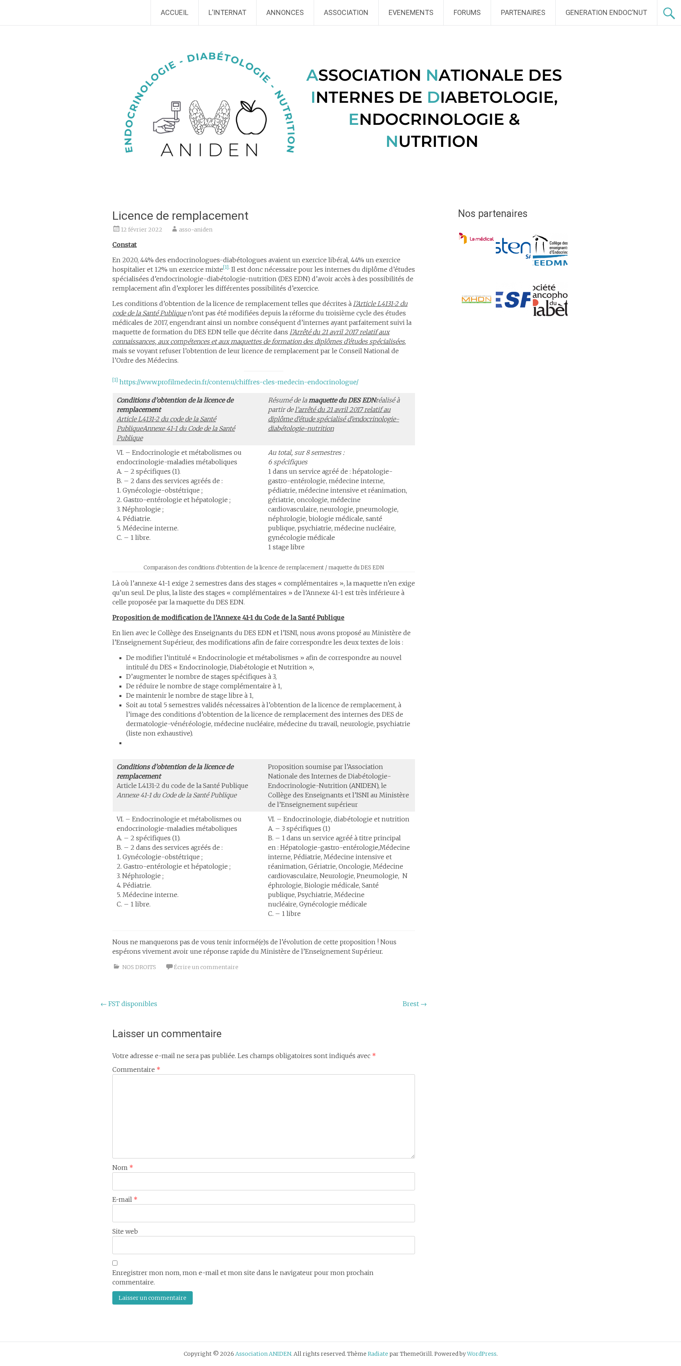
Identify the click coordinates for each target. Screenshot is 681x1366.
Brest (415, 1004)
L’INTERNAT (227, 12)
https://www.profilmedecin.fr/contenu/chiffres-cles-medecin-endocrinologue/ (239, 382)
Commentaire (136, 1069)
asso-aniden (195, 229)
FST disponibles (128, 1004)
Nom (122, 1167)
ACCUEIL (174, 12)
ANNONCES (285, 12)
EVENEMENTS (411, 12)
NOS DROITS (139, 967)
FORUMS (467, 12)
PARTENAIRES (523, 12)
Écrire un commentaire (206, 967)
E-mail (125, 1199)
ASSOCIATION (346, 12)
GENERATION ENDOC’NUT (606, 12)
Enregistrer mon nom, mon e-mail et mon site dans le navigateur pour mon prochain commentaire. (243, 1277)
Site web (125, 1231)
